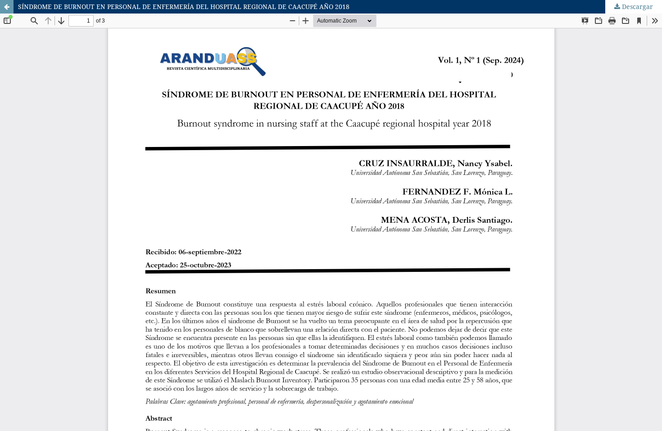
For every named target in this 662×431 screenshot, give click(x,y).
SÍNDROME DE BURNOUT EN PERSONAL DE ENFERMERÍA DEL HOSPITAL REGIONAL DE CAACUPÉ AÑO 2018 (183, 6)
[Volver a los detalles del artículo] (7, 7)
